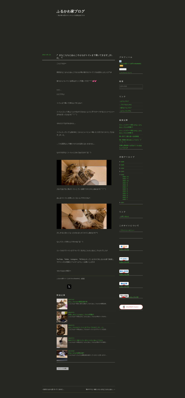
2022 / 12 (125, 177)
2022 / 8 (125, 185)
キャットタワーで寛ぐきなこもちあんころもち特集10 (130, 131)
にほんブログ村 (124, 250)
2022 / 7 (125, 187)
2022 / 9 (125, 183)
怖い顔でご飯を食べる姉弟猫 (129, 136)
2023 (122, 171)
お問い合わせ (124, 216)
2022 (122, 175)
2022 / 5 (125, 191)
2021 (122, 202)
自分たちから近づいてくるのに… (53, 389)
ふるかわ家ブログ (71, 11)
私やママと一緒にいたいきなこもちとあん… (100, 389)
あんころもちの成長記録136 (77, 301)
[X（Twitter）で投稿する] (69, 286)
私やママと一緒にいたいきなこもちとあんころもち (85, 340)
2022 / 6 (125, 189)
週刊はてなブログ (126, 108)
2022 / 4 (125, 193)
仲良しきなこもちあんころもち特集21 (81, 314)
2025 (122, 165)
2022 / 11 (125, 179)
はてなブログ (124, 101)
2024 (122, 168)
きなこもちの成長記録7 (76, 353)
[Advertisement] (92, 37)
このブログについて (125, 73)
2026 (122, 162)
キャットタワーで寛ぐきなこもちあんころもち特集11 (130, 126)
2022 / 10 (125, 181)
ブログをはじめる (126, 104)
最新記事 (123, 120)
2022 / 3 (125, 195)
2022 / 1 (125, 199)
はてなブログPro (125, 111)
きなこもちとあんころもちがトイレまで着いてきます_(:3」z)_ (85, 56)
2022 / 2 (125, 197)
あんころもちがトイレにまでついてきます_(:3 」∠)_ (86, 327)
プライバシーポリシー (127, 230)
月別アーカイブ (127, 157)
